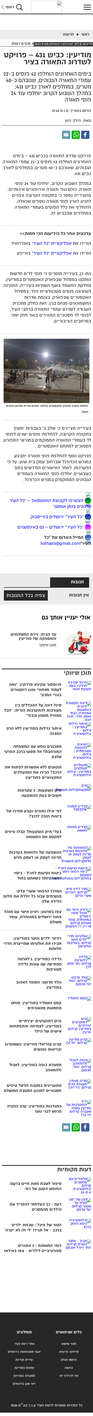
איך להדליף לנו (68, 1375)
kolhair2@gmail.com (60, 544)
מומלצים (24, 1332)
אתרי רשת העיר (24, 1343)
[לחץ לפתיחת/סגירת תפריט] (86, 7)
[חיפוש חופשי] (19, 7)
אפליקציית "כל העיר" (52, 244)
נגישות (69, 1367)
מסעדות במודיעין (24, 1375)
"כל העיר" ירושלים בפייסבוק (56, 517)
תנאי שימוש (68, 1343)
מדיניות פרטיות (69, 1351)
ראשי (9, 7)
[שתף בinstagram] (88, 527)
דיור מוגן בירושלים (24, 1383)
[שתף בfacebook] (88, 517)
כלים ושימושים (69, 1332)
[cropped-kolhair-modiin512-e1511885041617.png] (46, 7)
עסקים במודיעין (24, 1367)
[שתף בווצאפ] (76, 135)
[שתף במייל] (66, 135)
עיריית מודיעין (24, 1359)
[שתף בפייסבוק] (85, 135)
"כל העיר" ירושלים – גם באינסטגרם (50, 527)
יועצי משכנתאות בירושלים (24, 1351)
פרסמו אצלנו (69, 1359)
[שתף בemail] (88, 537)
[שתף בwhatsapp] (88, 500)
